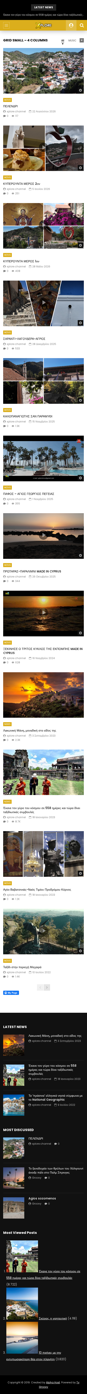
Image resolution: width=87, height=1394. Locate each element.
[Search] (81, 25)
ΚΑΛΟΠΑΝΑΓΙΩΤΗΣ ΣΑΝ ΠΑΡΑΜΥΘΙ (27, 416)
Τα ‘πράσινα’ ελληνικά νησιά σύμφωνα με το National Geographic (43, 15)
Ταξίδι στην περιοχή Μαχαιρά (22, 967)
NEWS (7, 724)
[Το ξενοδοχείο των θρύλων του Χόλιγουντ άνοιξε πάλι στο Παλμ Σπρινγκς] (13, 1178)
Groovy (36, 1177)
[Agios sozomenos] (13, 1208)
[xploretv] (43, 25)
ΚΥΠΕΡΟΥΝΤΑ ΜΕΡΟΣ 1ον (21, 261)
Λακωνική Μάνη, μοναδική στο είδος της (29, 730)
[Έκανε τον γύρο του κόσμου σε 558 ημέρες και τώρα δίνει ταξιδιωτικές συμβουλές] (43, 772)
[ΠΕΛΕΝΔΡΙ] (13, 1148)
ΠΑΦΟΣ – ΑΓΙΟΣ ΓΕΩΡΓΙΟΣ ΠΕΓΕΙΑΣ (28, 494)
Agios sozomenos (42, 1198)
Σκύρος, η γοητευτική (53, 1318)
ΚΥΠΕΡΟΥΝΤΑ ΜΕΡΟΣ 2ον (21, 184)
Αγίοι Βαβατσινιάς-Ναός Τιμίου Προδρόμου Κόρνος (37, 889)
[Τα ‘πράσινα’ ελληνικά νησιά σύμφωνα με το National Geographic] (13, 1105)
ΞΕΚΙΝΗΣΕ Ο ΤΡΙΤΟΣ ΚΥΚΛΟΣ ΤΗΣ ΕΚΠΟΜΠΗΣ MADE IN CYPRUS (43, 651)
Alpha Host (53, 1382)
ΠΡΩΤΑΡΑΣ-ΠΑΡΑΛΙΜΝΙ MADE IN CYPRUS (32, 571)
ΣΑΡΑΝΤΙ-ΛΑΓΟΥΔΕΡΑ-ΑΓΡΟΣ (24, 339)
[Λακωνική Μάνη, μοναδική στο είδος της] (43, 695)
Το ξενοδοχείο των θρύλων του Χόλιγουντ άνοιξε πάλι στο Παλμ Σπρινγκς (56, 1170)
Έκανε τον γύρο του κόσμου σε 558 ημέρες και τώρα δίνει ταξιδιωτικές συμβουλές (41, 810)
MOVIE (7, 100)
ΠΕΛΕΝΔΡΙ (10, 106)
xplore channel (16, 111)
